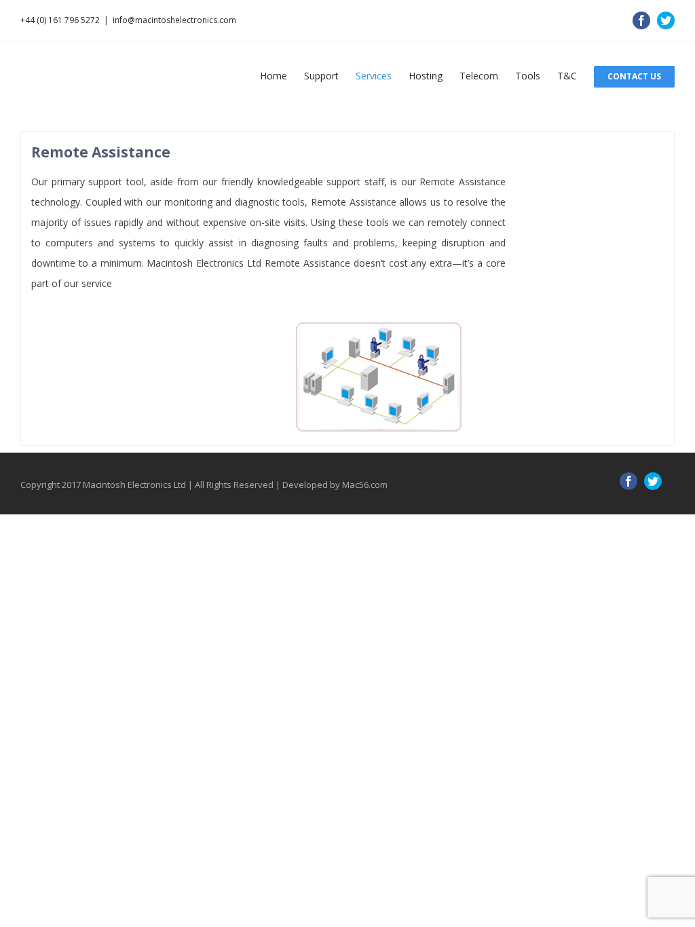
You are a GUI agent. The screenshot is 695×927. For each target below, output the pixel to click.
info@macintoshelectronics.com (174, 20)
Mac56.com (365, 489)
